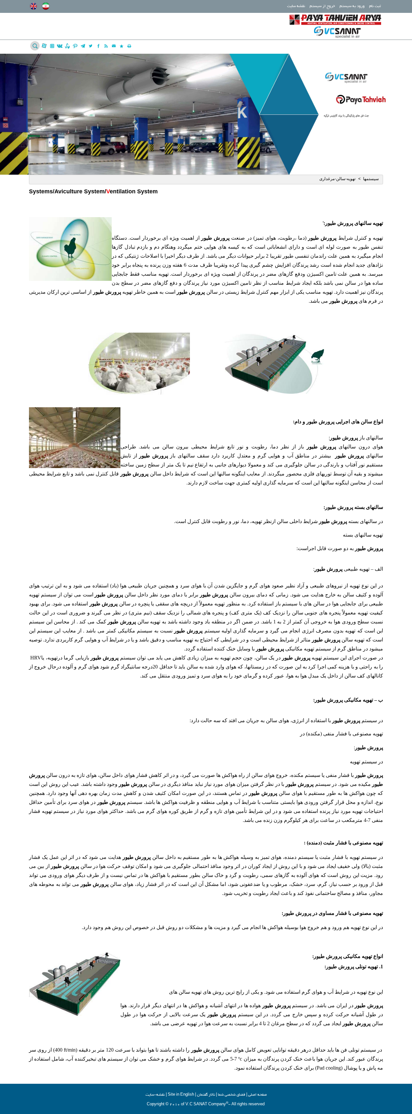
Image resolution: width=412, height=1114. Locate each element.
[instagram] (52, 46)
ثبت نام (375, 6)
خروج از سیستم (322, 6)
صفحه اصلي (257, 1095)
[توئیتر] (90, 46)
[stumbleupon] (67, 46)
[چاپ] (129, 46)
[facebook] (98, 46)
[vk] (59, 46)
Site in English (181, 1095)
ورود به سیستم (352, 6)
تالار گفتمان (206, 1095)
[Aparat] (44, 46)
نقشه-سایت (155, 1095)
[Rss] (106, 46)
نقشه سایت (296, 6)
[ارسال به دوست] (114, 46)
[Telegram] (83, 46)
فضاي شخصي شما (231, 1095)
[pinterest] (75, 46)
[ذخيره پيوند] (121, 46)
